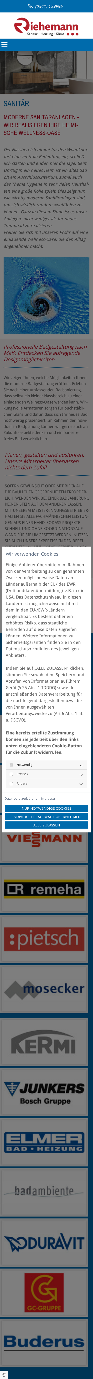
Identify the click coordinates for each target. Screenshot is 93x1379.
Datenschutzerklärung (21, 798)
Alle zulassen (46, 825)
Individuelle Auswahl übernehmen (46, 816)
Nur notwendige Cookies (46, 808)
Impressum (49, 798)
